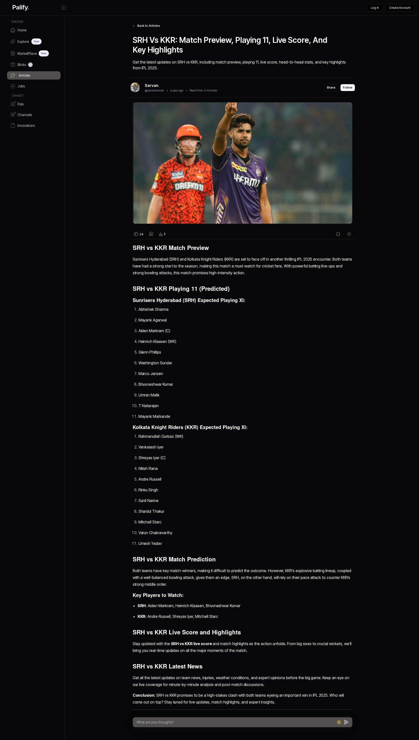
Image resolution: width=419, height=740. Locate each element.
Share (331, 87)
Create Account (399, 7)
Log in (375, 7)
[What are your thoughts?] (235, 722)
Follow (347, 87)
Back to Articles (148, 25)
